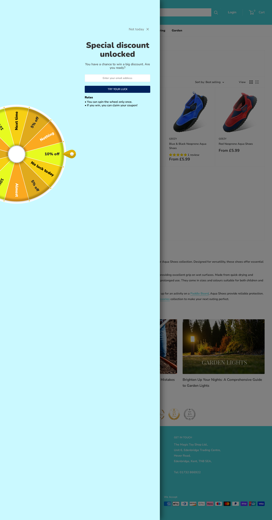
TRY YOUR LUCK (117, 89)
